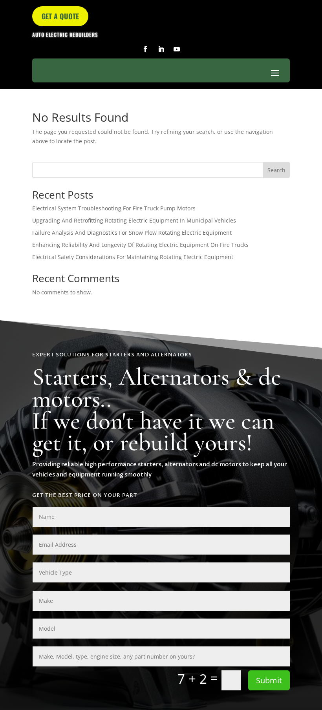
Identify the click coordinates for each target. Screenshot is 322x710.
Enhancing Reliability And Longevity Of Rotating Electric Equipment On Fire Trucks (140, 244)
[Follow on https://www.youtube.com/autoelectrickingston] (176, 49)
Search (276, 170)
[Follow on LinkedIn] (161, 49)
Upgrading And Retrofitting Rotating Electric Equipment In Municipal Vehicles (134, 220)
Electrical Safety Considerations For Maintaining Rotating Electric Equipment (132, 257)
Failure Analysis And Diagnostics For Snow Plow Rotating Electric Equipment (132, 232)
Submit (269, 680)
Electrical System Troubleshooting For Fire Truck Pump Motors (114, 208)
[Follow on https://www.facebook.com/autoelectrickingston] (145, 49)
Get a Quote (60, 16)
